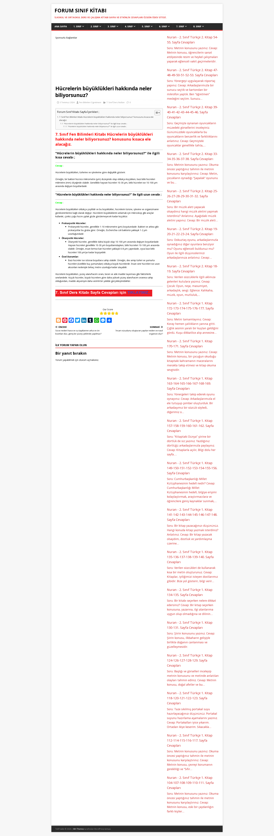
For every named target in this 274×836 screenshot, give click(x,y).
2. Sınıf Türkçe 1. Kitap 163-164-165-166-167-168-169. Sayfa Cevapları (189, 383)
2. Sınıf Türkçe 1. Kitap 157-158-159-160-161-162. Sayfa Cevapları (190, 425)
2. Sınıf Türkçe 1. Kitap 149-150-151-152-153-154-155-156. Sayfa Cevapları (192, 468)
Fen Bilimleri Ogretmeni (90, 102)
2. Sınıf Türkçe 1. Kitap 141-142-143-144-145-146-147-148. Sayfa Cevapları (192, 514)
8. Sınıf (197, 26)
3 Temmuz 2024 (67, 102)
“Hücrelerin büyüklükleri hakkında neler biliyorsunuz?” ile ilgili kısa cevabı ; (95, 123)
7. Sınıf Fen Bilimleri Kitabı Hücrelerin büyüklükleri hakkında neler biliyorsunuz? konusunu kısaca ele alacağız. (106, 119)
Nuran (172, 37)
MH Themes (78, 829)
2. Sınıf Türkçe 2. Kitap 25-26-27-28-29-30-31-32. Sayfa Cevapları (192, 196)
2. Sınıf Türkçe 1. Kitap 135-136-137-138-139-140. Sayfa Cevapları (190, 557)
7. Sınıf (180, 26)
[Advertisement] (109, 61)
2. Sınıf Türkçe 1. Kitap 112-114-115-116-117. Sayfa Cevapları (189, 740)
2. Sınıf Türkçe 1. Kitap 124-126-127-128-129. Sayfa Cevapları (189, 660)
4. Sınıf (129, 26)
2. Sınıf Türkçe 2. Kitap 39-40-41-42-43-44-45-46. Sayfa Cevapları (192, 112)
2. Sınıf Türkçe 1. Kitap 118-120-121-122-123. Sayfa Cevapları (189, 698)
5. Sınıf (146, 26)
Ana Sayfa (61, 26)
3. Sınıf (112, 26)
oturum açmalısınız (88, 359)
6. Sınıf (163, 26)
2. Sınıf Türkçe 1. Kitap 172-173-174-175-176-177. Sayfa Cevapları (190, 308)
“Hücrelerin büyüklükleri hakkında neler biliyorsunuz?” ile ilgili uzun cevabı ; (97, 126)
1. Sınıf (77, 26)
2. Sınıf (94, 26)
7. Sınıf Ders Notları (115, 102)
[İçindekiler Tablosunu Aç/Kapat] (156, 112)
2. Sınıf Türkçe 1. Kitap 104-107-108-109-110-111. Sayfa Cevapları (190, 782)
